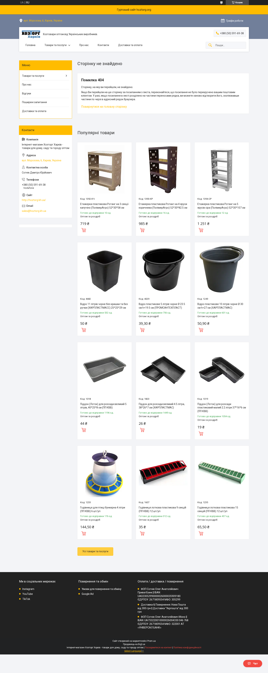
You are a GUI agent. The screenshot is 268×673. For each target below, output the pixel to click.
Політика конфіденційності (187, 647)
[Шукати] (210, 45)
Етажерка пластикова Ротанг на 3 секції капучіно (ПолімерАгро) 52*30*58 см (104, 206)
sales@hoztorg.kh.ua (34, 210)
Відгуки (26, 93)
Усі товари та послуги (95, 551)
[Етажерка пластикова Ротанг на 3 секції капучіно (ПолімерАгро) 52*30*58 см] (104, 169)
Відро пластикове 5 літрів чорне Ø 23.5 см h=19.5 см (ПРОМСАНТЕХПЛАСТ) (162, 306)
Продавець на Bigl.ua (134, 644)
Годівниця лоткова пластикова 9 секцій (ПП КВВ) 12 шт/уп (162, 509)
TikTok (26, 599)
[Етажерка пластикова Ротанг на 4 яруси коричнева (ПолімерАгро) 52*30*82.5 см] (163, 169)
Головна (30, 45)
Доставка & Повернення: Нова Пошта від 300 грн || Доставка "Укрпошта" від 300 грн (163, 608)
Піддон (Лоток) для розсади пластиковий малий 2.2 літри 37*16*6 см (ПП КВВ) (221, 408)
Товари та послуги (55, 45)
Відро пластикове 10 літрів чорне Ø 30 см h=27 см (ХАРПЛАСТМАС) (220, 306)
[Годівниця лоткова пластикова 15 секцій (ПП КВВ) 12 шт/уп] (221, 473)
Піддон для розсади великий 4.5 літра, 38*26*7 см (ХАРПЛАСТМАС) (162, 406)
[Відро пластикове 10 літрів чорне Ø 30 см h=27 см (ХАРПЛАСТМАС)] (221, 269)
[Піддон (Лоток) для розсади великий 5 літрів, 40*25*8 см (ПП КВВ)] (104, 369)
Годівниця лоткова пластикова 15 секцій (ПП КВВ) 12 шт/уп (217, 509)
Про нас (84, 45)
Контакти (103, 45)
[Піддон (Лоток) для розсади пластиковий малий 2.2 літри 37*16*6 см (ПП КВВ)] (221, 369)
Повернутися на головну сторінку (104, 106)
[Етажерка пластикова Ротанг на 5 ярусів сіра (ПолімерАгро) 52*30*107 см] (221, 169)
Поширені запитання (34, 102)
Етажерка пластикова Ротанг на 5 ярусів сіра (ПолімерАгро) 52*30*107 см (221, 206)
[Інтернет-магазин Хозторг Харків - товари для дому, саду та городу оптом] (31, 34)
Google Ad (88, 593)
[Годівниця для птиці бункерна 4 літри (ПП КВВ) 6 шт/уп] (104, 473)
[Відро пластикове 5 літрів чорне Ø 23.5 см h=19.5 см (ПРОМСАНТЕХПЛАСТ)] (163, 269)
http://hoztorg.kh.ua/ (34, 200)
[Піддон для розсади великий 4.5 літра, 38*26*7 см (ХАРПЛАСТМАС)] (163, 369)
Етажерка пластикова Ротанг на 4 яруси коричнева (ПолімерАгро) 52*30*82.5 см (163, 206)
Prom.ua (151, 641)
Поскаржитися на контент (158, 647)
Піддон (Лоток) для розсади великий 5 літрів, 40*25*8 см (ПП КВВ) (103, 406)
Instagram (28, 589)
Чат (255, 663)
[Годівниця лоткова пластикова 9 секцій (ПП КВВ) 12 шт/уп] (163, 473)
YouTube (27, 593)
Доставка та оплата (130, 45)
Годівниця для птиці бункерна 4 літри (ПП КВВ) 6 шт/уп (102, 509)
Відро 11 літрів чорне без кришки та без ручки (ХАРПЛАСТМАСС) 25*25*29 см (104, 306)
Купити (83, 229)
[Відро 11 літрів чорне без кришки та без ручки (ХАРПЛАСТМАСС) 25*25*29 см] (104, 269)
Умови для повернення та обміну (101, 589)
